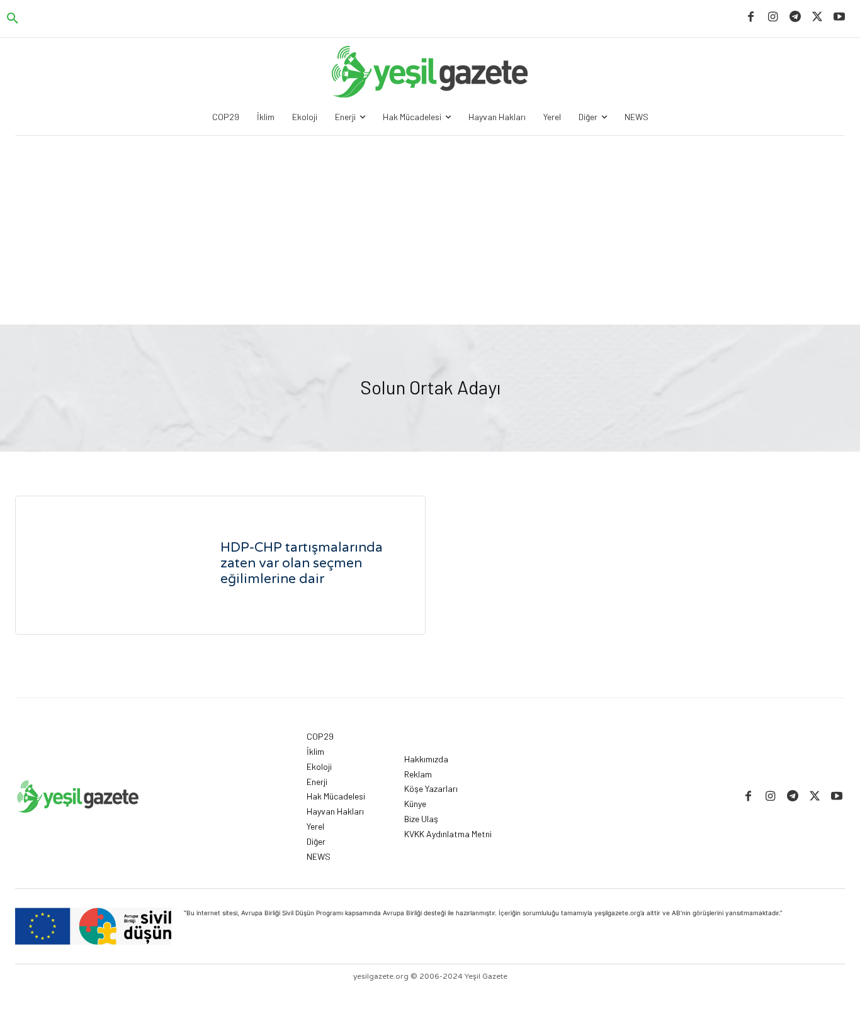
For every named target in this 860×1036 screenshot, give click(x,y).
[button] (12, 18)
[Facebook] (751, 17)
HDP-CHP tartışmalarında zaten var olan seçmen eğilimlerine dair (301, 563)
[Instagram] (773, 17)
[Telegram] (795, 17)
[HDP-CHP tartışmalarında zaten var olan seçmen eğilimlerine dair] (108, 565)
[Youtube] (839, 17)
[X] (817, 17)
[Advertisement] (430, 230)
